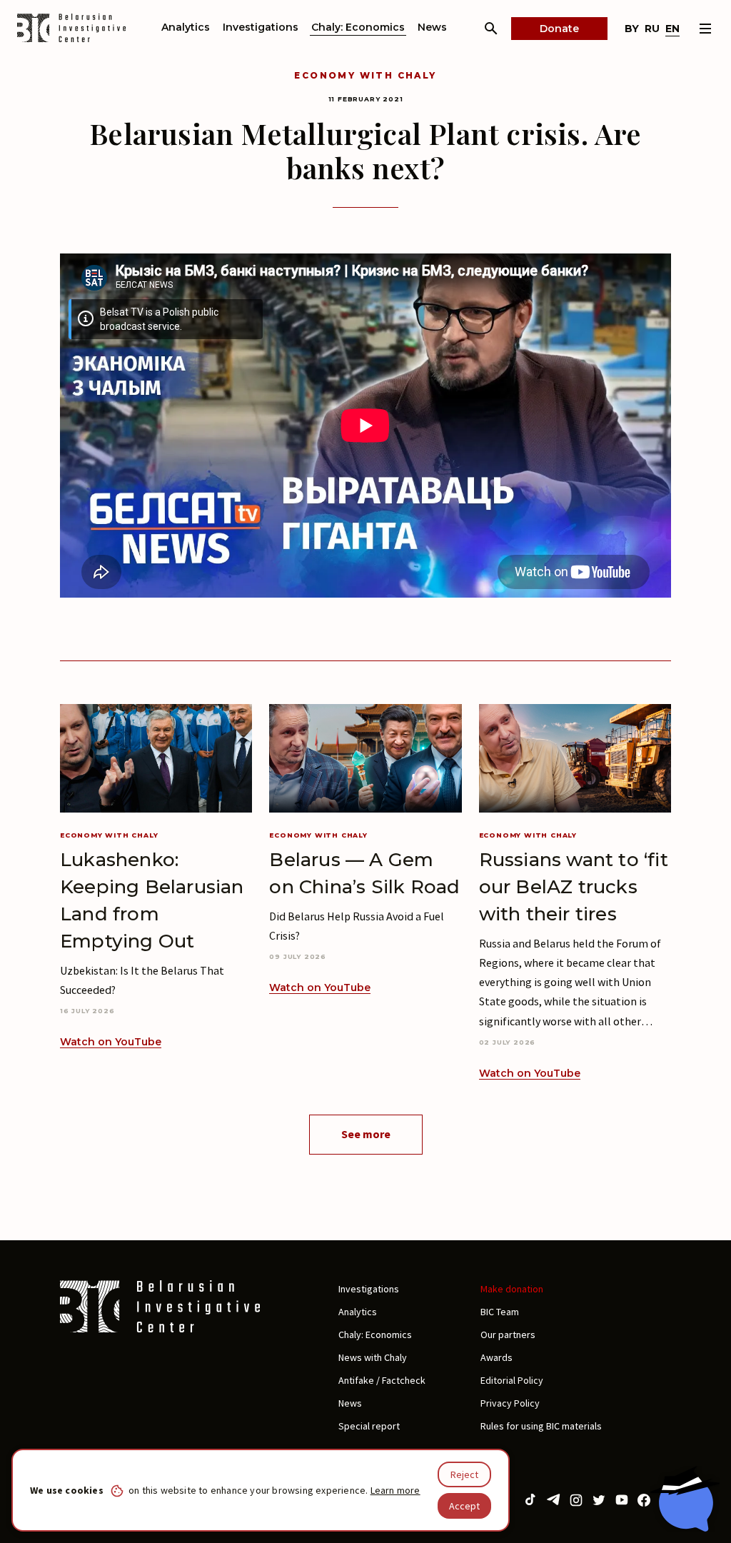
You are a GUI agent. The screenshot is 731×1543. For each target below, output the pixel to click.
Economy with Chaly (365, 75)
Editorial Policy (511, 1380)
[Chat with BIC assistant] (685, 1499)
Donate (559, 28)
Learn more (395, 1490)
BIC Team (499, 1311)
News (432, 27)
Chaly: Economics (358, 27)
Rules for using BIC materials (541, 1425)
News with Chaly (372, 1357)
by (632, 28)
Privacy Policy (510, 1403)
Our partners (507, 1334)
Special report (369, 1425)
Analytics (185, 27)
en (672, 28)
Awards (496, 1357)
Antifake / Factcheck (381, 1380)
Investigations (260, 27)
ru (652, 28)
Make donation (511, 1288)
